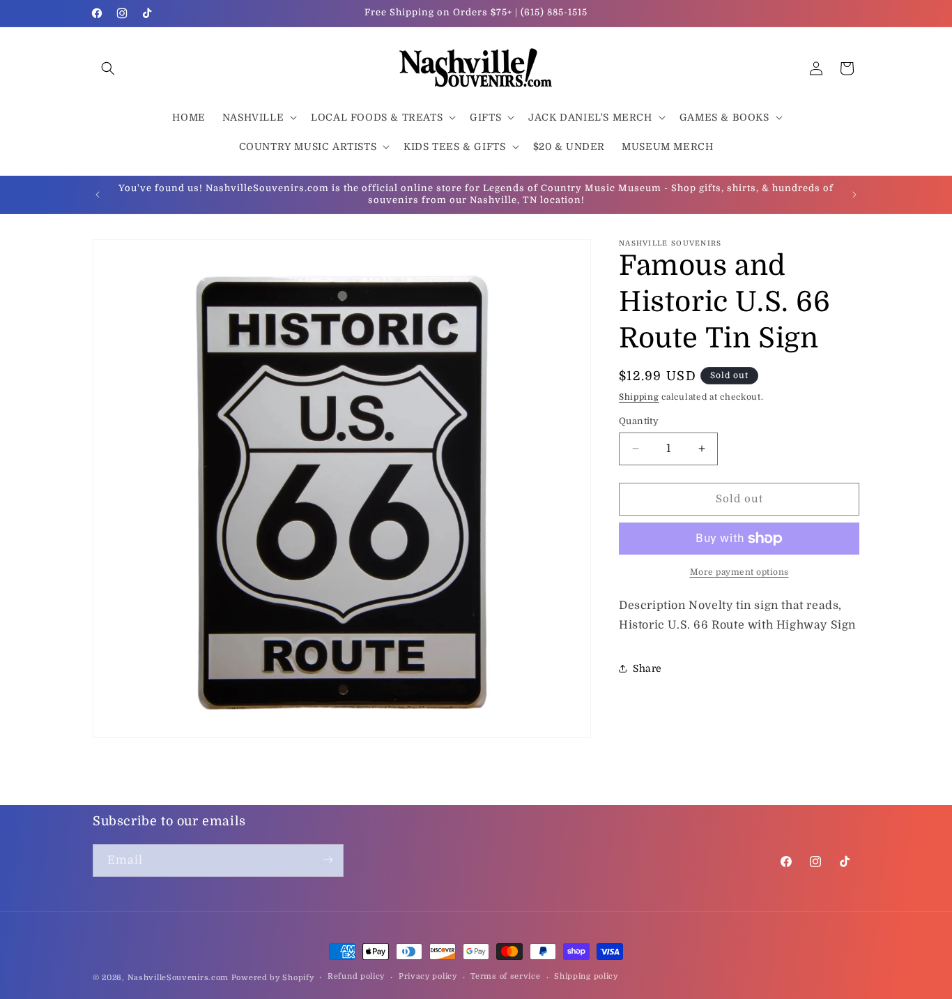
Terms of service (505, 977)
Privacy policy (428, 977)
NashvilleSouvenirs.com (178, 977)
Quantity (639, 421)
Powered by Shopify (272, 977)
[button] (108, 68)
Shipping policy (586, 977)
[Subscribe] (327, 859)
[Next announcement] (854, 194)
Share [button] (647, 668)
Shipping (639, 397)
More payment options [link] (739, 572)
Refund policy (356, 977)
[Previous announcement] (97, 194)
